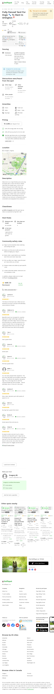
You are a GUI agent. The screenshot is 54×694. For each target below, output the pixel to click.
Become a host (23, 599)
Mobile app (22, 608)
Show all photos (19, 43)
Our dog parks (17, 2)
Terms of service (6, 596)
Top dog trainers (42, 2)
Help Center (5, 605)
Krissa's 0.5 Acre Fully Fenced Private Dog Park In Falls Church (19, 521)
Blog (22, 2)
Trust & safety (6, 594)
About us (4, 591)
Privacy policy (6, 599)
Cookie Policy (44, 687)
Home (20, 591)
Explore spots (23, 594)
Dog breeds (49, 2)
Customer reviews (24, 602)
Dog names (28, 2)
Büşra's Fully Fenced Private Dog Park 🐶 (32, 519)
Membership (22, 596)
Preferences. (30, 689)
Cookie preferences (7, 602)
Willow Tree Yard (44, 519)
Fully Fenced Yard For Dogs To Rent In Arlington (5, 520)
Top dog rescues (34, 2)
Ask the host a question (10, 495)
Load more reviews (9, 464)
